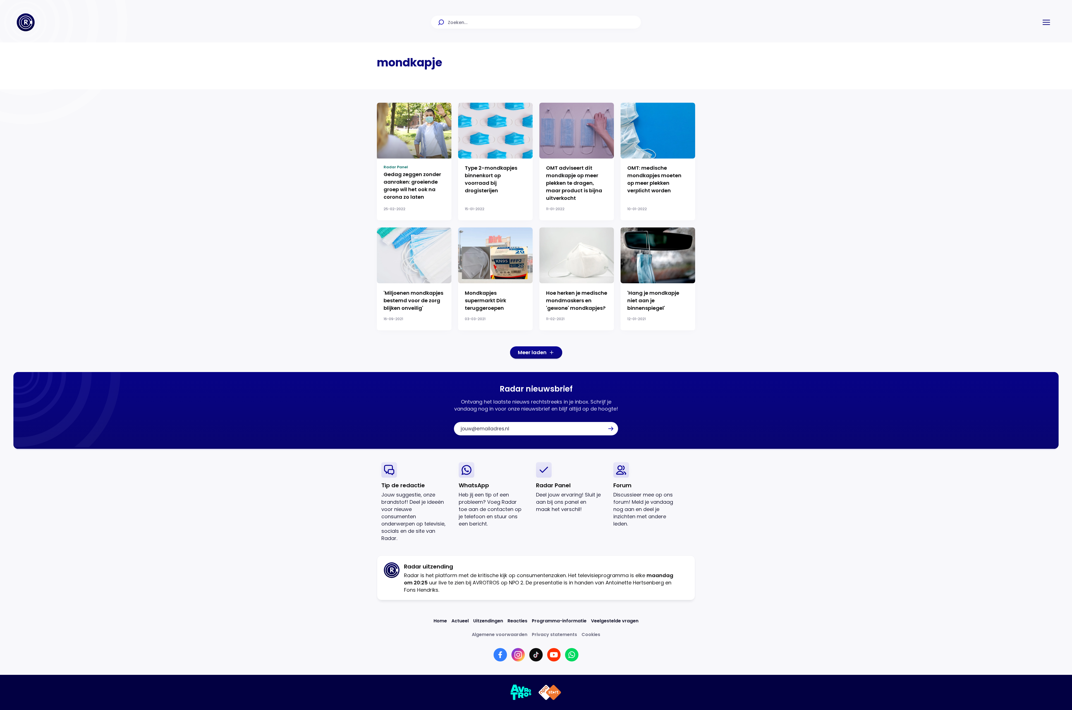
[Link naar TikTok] (536, 654)
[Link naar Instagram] (518, 654)
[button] (1046, 22)
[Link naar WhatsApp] (571, 654)
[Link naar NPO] (549, 692)
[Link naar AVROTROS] (521, 692)
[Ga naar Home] (26, 22)
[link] (415, 502)
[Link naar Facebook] (500, 654)
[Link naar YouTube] (554, 654)
